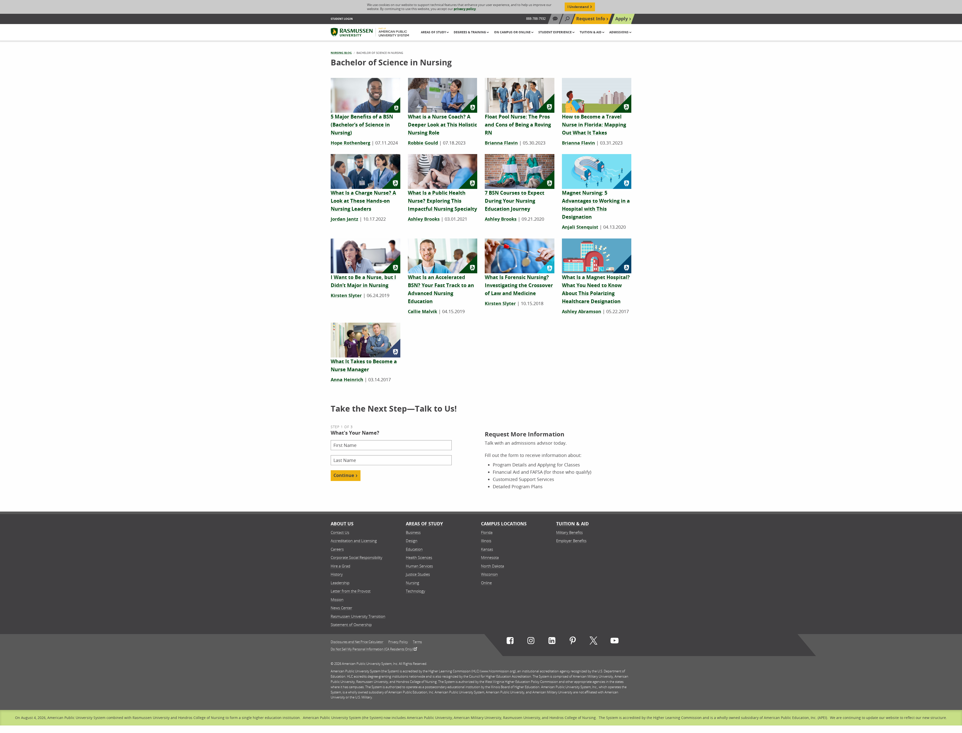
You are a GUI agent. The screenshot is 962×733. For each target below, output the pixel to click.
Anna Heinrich (347, 380)
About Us (342, 524)
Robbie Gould (423, 143)
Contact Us (340, 532)
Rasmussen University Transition (358, 616)
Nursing (412, 582)
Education (414, 549)
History (337, 574)
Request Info (590, 19)
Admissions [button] (619, 32)
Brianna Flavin (501, 143)
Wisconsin (489, 574)
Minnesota (490, 557)
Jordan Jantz (344, 219)
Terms (417, 642)
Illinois (486, 540)
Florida (487, 532)
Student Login (342, 19)
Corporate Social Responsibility (356, 557)
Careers (337, 549)
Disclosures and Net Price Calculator (357, 642)
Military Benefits (569, 532)
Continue (343, 475)
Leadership (340, 582)
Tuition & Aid (572, 524)
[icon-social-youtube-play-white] (615, 642)
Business (413, 532)
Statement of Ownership (351, 624)
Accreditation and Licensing (354, 540)
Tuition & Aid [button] (591, 32)
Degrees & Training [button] (470, 32)
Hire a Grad (340, 565)
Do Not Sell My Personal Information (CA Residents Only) (372, 649)
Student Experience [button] (555, 32)
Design (411, 540)
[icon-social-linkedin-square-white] (552, 642)
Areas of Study (424, 524)
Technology (415, 590)
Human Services (419, 565)
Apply (621, 19)
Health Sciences (419, 557)
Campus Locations (504, 524)
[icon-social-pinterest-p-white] (573, 642)
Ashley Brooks (424, 219)
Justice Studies (418, 574)
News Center (341, 607)
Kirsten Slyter (346, 295)
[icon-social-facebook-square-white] (510, 642)
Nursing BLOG (341, 53)
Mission (337, 599)
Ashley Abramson (581, 311)
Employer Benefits (571, 540)
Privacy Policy (398, 642)
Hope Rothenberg (350, 143)
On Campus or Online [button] (512, 32)
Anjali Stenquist (580, 227)
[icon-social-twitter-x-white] (593, 642)
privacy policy (465, 9)
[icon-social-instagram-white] (531, 642)
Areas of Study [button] (434, 32)
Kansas (487, 549)
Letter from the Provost (351, 590)
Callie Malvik (422, 311)
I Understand (578, 7)
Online (486, 582)
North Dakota (492, 565)
